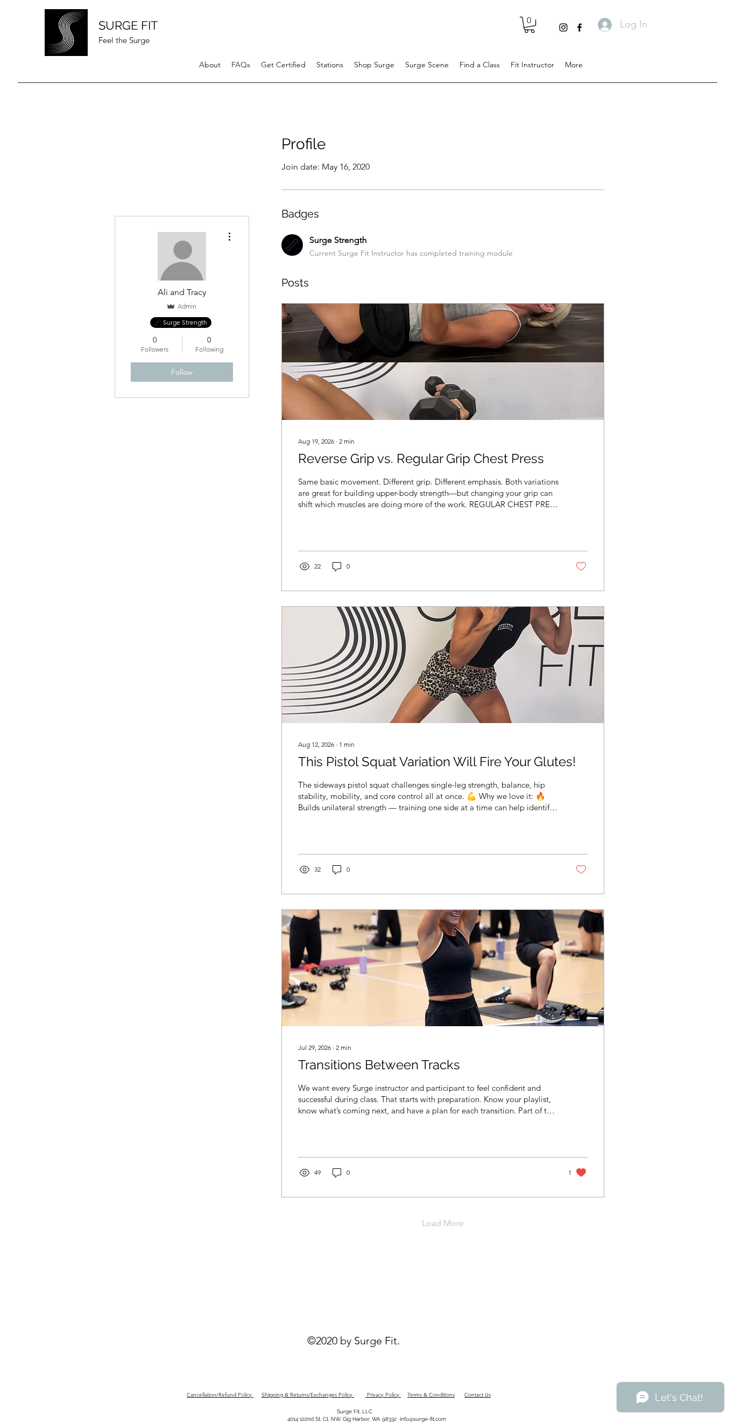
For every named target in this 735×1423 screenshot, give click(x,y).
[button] (529, 25)
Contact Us (477, 1394)
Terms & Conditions (431, 1394)
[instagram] (563, 27)
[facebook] (579, 27)
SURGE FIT (128, 25)
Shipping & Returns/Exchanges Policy (308, 1394)
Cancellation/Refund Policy (220, 1394)
